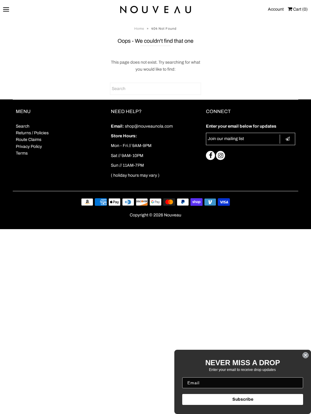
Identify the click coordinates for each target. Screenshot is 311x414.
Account (276, 9)
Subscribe (242, 399)
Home (139, 28)
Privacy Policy (29, 146)
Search (22, 126)
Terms (22, 153)
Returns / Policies (32, 133)
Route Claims (28, 139)
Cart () (300, 9)
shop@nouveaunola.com (149, 126)
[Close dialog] (305, 355)
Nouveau (172, 215)
